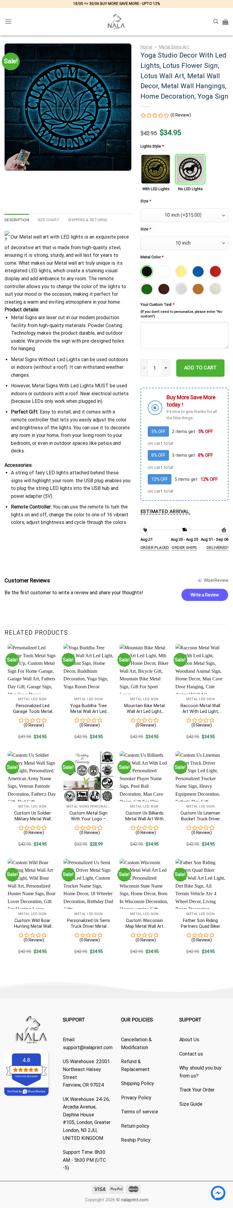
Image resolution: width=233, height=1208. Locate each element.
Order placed (154, 547)
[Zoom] (13, 163)
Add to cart (200, 368)
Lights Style (152, 146)
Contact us (191, 1054)
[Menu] (8, 21)
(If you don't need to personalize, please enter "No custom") (181, 313)
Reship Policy (135, 1140)
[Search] (215, 21)
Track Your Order (196, 1090)
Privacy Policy (136, 1098)
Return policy (135, 1126)
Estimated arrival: (165, 511)
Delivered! (217, 547)
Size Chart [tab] (49, 220)
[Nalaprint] (116, 22)
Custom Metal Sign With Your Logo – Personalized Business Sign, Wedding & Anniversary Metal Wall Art (88, 816)
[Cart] (225, 21)
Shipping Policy (137, 1083)
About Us (189, 1039)
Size (145, 201)
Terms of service (139, 1112)
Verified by (26, 1091)
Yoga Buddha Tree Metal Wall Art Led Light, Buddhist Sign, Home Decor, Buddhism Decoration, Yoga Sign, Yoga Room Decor (88, 708)
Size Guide (190, 1104)
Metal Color (152, 257)
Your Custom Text (157, 304)
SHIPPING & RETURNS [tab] (87, 220)
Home (146, 46)
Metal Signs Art (174, 46)
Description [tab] (17, 220)
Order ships (184, 547)
